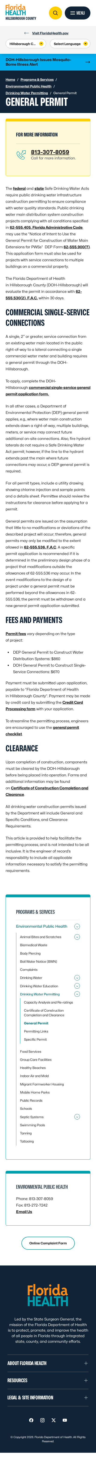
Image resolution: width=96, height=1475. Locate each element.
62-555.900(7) (77, 247)
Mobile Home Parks (35, 1092)
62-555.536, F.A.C (40, 547)
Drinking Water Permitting (27, 93)
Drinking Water (31, 978)
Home (10, 79)
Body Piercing (30, 953)
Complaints (29, 969)
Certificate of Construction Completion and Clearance (44, 1012)
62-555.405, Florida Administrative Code (46, 227)
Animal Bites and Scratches (40, 937)
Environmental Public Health (28, 86)
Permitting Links (36, 1031)
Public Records (31, 1100)
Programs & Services (37, 79)
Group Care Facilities (35, 1060)
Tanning (26, 1133)
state (39, 188)
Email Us (24, 1212)
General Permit (36, 1023)
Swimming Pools (32, 1125)
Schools (26, 1108)
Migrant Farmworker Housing (42, 1084)
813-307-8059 (50, 152)
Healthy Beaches (33, 1068)
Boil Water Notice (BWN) (38, 961)
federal (19, 188)
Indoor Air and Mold (34, 1076)
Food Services (30, 1051)
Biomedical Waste (33, 945)
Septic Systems (32, 1117)
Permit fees (16, 634)
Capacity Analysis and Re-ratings (48, 1002)
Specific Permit (35, 1039)
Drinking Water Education (39, 986)
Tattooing (27, 1141)
